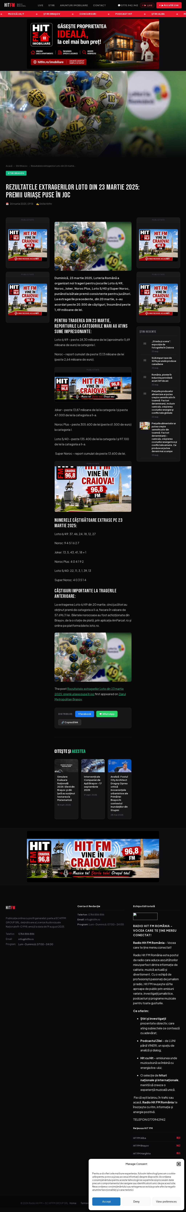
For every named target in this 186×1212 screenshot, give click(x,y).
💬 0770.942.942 (128, 5)
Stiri (51, 5)
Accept (106, 1201)
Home (73, 1203)
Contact (99, 5)
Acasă (9, 165)
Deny (136, 1201)
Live (40, 5)
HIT (10, 907)
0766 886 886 (26, 933)
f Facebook (84, 713)
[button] (179, 1164)
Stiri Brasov (21, 165)
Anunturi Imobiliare (74, 5)
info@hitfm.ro (26, 939)
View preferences (166, 1201)
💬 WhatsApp (107, 713)
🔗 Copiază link (69, 722)
